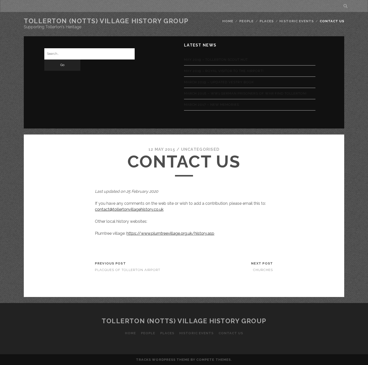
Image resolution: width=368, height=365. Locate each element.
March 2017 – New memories (211, 104)
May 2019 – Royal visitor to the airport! (224, 71)
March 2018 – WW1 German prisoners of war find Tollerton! (245, 93)
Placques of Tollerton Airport (127, 270)
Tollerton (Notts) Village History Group (106, 21)
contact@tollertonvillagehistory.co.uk (129, 209)
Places (267, 21)
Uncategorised (200, 149)
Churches (263, 270)
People (246, 21)
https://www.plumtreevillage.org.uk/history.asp (170, 233)
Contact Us (332, 21)
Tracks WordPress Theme (163, 360)
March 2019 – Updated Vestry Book (219, 82)
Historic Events (296, 21)
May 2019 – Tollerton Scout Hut (216, 60)
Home (227, 21)
